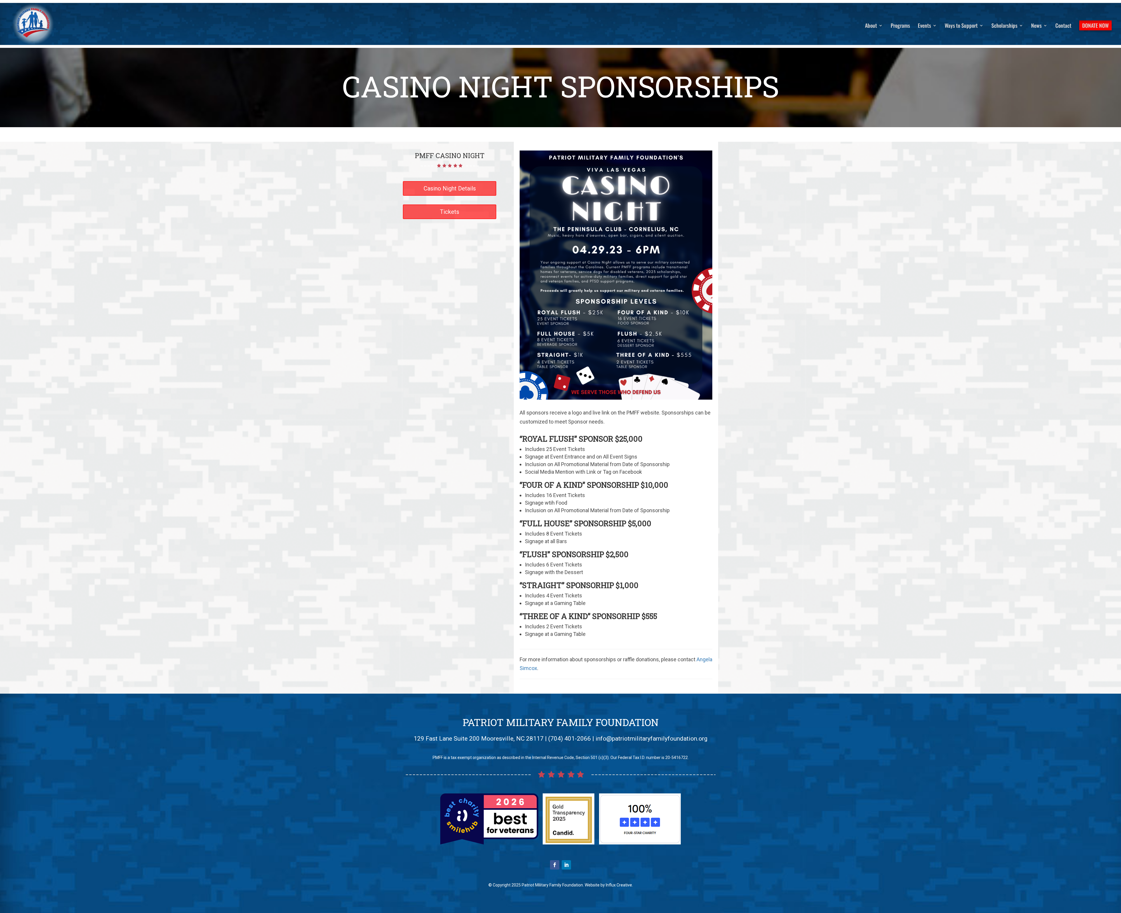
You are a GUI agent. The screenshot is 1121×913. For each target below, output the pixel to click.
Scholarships (1004, 26)
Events (924, 26)
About (871, 26)
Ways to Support (961, 26)
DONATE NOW (1095, 25)
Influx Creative (619, 885)
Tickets (449, 211)
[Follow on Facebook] (554, 865)
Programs (900, 26)
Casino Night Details (450, 188)
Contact (1063, 26)
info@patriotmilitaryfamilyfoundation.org (651, 738)
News (1036, 26)
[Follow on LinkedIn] (566, 865)
